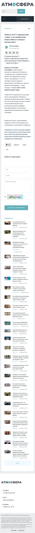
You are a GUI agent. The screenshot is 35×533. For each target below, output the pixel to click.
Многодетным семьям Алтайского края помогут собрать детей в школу (19, 288)
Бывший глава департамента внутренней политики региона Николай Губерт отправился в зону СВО (20, 423)
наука (24, 145)
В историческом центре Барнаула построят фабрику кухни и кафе (20, 385)
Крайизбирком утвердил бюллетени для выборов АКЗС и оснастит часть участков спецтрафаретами (21, 258)
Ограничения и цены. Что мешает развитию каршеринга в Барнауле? (20, 404)
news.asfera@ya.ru (8, 500)
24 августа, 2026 (23, 352)
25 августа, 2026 (23, 227)
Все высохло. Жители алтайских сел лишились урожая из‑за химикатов (19, 348)
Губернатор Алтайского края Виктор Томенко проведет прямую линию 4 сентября (20, 433)
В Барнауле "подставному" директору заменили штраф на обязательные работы (20, 376)
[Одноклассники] (10, 52)
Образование (16, 292)
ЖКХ (14, 318)
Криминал (15, 227)
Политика (15, 263)
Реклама (14, 530)
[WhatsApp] (17, 52)
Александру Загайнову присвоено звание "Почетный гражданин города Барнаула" (20, 443)
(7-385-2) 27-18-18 (8, 507)
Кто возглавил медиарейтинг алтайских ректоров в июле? (20, 323)
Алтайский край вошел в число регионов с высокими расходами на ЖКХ (20, 367)
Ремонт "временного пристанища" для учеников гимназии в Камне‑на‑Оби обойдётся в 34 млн (19, 269)
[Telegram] (13, 52)
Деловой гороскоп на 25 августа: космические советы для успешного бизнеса (20, 339)
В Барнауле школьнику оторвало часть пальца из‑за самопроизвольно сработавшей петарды (20, 245)
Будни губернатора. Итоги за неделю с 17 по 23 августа (20, 330)
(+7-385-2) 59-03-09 (9, 493)
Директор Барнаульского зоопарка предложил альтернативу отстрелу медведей (19, 234)
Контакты (21, 530)
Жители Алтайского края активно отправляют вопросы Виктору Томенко (20, 279)
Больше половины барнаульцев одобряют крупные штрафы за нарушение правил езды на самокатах (21, 453)
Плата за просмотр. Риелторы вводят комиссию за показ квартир (20, 413)
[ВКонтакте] (6, 52)
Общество (7, 28)
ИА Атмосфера (17, 4)
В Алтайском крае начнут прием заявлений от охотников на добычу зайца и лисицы (21, 298)
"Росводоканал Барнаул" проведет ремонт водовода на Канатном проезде (21, 314)
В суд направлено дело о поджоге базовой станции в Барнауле (20, 223)
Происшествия (16, 249)
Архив (17, 463)
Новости (8, 218)
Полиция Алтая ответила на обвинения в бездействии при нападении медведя (20, 395)
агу (7, 149)
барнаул (16, 145)
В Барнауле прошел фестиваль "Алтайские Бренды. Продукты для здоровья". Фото (21, 357)
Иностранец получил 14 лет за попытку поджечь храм (20, 306)
